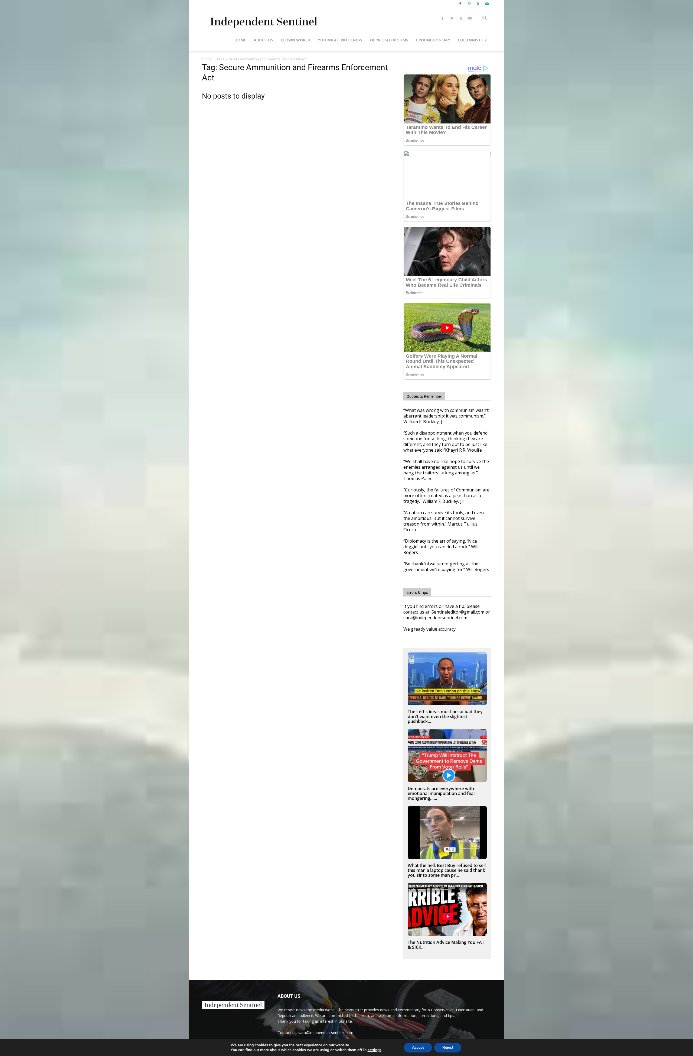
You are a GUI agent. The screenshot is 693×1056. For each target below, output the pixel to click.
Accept (418, 1047)
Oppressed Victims (389, 40)
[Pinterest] (469, 4)
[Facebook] (460, 4)
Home (240, 40)
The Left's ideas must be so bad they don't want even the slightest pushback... (445, 716)
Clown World (295, 40)
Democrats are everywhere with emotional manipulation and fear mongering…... (441, 793)
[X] (478, 4)
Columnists (470, 40)
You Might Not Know (340, 40)
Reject (447, 1047)
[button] (484, 18)
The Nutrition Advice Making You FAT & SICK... (446, 945)
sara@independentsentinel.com (325, 1032)
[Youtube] (487, 4)
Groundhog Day (433, 40)
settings (374, 1050)
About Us (263, 40)
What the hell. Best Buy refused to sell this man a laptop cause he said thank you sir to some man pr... (447, 870)
